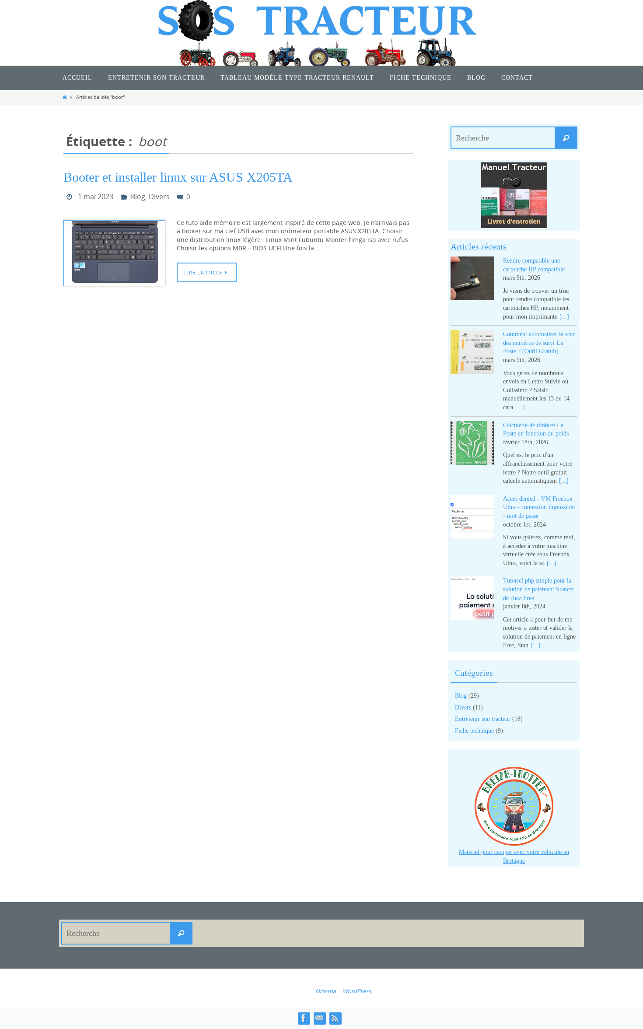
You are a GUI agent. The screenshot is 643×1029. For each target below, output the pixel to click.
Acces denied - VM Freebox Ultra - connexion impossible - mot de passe (539, 507)
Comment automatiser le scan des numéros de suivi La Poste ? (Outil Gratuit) (539, 343)
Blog (138, 196)
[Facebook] (303, 1018)
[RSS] (335, 1018)
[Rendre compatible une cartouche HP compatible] (472, 279)
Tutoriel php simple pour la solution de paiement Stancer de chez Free (538, 589)
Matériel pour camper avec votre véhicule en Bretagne (514, 856)
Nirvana (325, 991)
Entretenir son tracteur (482, 719)
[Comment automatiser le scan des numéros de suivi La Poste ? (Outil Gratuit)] (472, 353)
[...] (564, 316)
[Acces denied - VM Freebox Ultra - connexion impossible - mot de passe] (472, 518)
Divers (159, 196)
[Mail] (319, 1018)
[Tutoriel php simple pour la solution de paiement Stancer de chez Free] (472, 599)
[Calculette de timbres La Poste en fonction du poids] (472, 444)
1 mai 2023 (95, 196)
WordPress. (357, 991)
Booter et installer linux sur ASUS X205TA (178, 177)
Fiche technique (474, 730)
